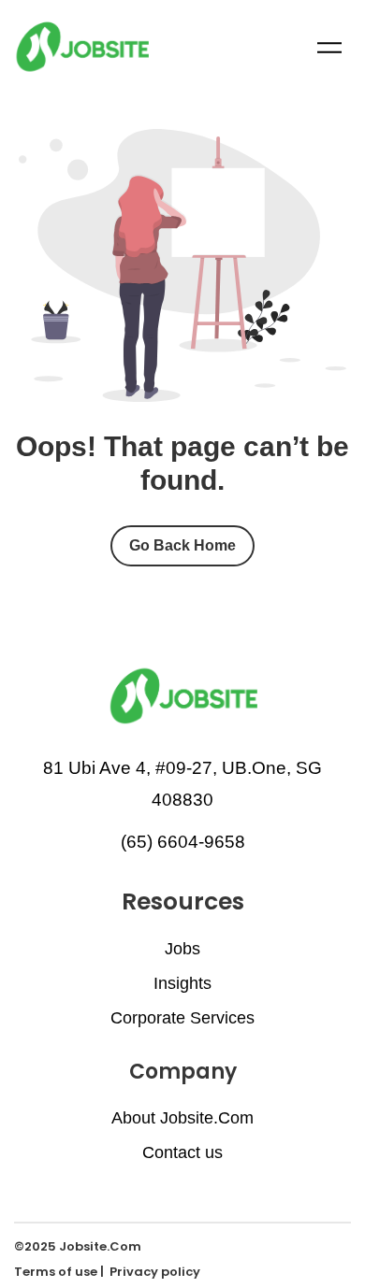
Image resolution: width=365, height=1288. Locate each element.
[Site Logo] (81, 46)
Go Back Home (182, 545)
